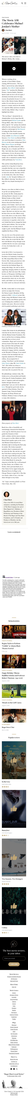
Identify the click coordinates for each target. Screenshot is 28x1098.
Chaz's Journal (5, 17)
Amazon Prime (14, 995)
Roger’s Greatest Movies (14, 976)
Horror (14, 1004)
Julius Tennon (6, 363)
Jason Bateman (15, 136)
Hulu (14, 1006)
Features (14, 1047)
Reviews (14, 1025)
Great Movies (14, 1029)
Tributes (14, 1038)
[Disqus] (14, 594)
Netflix (14, 1010)
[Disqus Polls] (14, 555)
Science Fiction (14, 1014)
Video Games (14, 1042)
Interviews (14, 1036)
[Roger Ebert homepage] (9, 3)
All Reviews (14, 979)
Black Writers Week (14, 1044)
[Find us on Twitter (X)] (17, 1069)
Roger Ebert (14, 1051)
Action (14, 993)
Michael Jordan (16, 120)
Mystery (14, 1008)
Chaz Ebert (8, 30)
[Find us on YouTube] (14, 1069)
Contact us (14, 1061)
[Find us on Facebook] (11, 1069)
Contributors (14, 1066)
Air (8, 90)
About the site (14, 1059)
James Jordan (20, 363)
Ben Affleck (11, 88)
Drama (14, 1001)
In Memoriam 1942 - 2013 (14, 1076)
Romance (14, 1012)
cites (7, 177)
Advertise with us (14, 1063)
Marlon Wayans (10, 144)
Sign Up (14, 987)
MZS (14, 1031)
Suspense (14, 1017)
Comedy (14, 997)
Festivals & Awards (14, 1053)
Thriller (14, 1019)
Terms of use (14, 1093)
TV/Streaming (14, 1049)
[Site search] (22, 3)
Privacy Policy (14, 1094)
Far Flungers (14, 1033)
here (3, 387)
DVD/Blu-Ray (14, 1040)
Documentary (14, 999)
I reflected (14, 295)
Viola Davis (18, 160)
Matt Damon (20, 129)
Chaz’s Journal (14, 1027)
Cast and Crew (14, 981)
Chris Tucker (11, 138)
